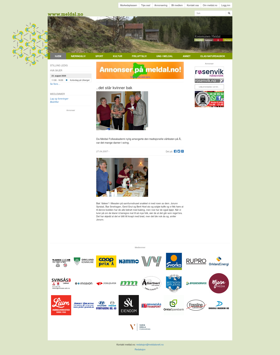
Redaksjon (140, 349)
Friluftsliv (139, 56)
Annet (187, 56)
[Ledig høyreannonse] (209, 86)
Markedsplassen (128, 5)
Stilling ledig (59, 65)
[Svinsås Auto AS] (61, 282)
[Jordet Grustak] (84, 304)
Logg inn (225, 5)
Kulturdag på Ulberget (79, 80)
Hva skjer (56, 70)
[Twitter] (178, 151)
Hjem (58, 56)
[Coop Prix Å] (106, 261)
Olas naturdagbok (212, 56)
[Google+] (182, 151)
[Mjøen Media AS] (219, 282)
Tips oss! (145, 5)
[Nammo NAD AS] (129, 261)
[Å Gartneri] (151, 282)
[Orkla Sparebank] (174, 304)
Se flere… (55, 83)
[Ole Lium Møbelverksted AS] (61, 304)
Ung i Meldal (164, 56)
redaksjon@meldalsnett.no (150, 344)
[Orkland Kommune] (84, 261)
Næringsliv (78, 56)
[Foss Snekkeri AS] (196, 304)
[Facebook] (175, 151)
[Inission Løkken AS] (84, 282)
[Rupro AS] (196, 261)
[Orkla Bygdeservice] (196, 282)
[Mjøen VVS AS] (61, 261)
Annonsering (160, 5)
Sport (99, 56)
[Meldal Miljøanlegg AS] (129, 282)
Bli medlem (177, 5)
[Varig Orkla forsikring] (140, 326)
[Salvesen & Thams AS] (129, 304)
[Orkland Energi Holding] (219, 261)
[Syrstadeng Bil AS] (106, 304)
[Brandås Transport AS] (151, 304)
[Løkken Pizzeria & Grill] (209, 99)
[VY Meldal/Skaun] (151, 261)
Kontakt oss (193, 5)
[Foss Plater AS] (106, 282)
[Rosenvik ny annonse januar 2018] (209, 75)
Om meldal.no (210, 5)
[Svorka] (174, 261)
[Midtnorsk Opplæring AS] (174, 282)
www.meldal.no (65, 14)
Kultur (117, 56)
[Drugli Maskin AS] (219, 304)
